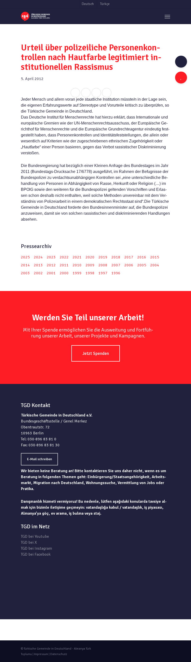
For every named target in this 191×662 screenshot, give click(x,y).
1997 (102, 273)
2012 (51, 265)
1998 (90, 273)
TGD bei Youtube (35, 536)
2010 (77, 265)
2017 (128, 257)
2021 (77, 257)
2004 (154, 265)
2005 (141, 265)
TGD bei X (29, 542)
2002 (38, 273)
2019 (102, 257)
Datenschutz (58, 654)
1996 (115, 273)
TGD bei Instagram (36, 548)
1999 (77, 273)
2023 (51, 257)
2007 (115, 265)
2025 (25, 257)
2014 (25, 265)
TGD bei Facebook (35, 554)
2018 (115, 257)
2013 (38, 265)
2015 (154, 257)
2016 (141, 257)
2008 (102, 265)
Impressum (41, 654)
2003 (25, 273)
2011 (64, 265)
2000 (64, 273)
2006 (128, 265)
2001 (51, 273)
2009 (90, 265)
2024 (38, 257)
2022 (64, 257)
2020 (90, 257)
